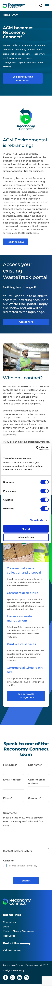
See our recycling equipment (23, 78)
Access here (26, 321)
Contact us (9, 922)
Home (6, 14)
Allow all (26, 529)
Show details (36, 520)
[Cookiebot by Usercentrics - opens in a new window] (37, 448)
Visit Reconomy (12, 950)
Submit (26, 880)
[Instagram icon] (26, 977)
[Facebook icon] (5, 977)
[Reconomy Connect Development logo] (14, 6)
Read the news (15, 242)
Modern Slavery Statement (19, 931)
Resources (9, 935)
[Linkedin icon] (19, 977)
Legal (6, 926)
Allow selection (26, 537)
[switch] (44, 491)
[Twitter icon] (12, 977)
